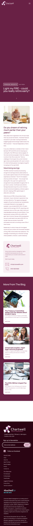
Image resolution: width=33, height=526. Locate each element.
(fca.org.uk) (11, 508)
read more (7, 321)
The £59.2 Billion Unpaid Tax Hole (16, 384)
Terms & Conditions (8, 485)
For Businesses (7, 476)
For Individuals (7, 473)
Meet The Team (7, 462)
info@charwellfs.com (16, 264)
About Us (6, 460)
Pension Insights (10, 84)
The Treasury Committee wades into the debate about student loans (16, 312)
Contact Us (6, 468)
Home (5, 457)
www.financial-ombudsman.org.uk (12, 524)
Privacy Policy (7, 483)
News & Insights (7, 464)
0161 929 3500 (14, 269)
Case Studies (7, 478)
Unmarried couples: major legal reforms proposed (15, 348)
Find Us (5, 466)
